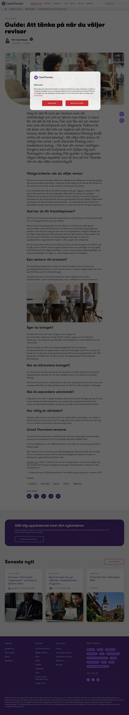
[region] (65, 90)
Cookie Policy (38, 95)
